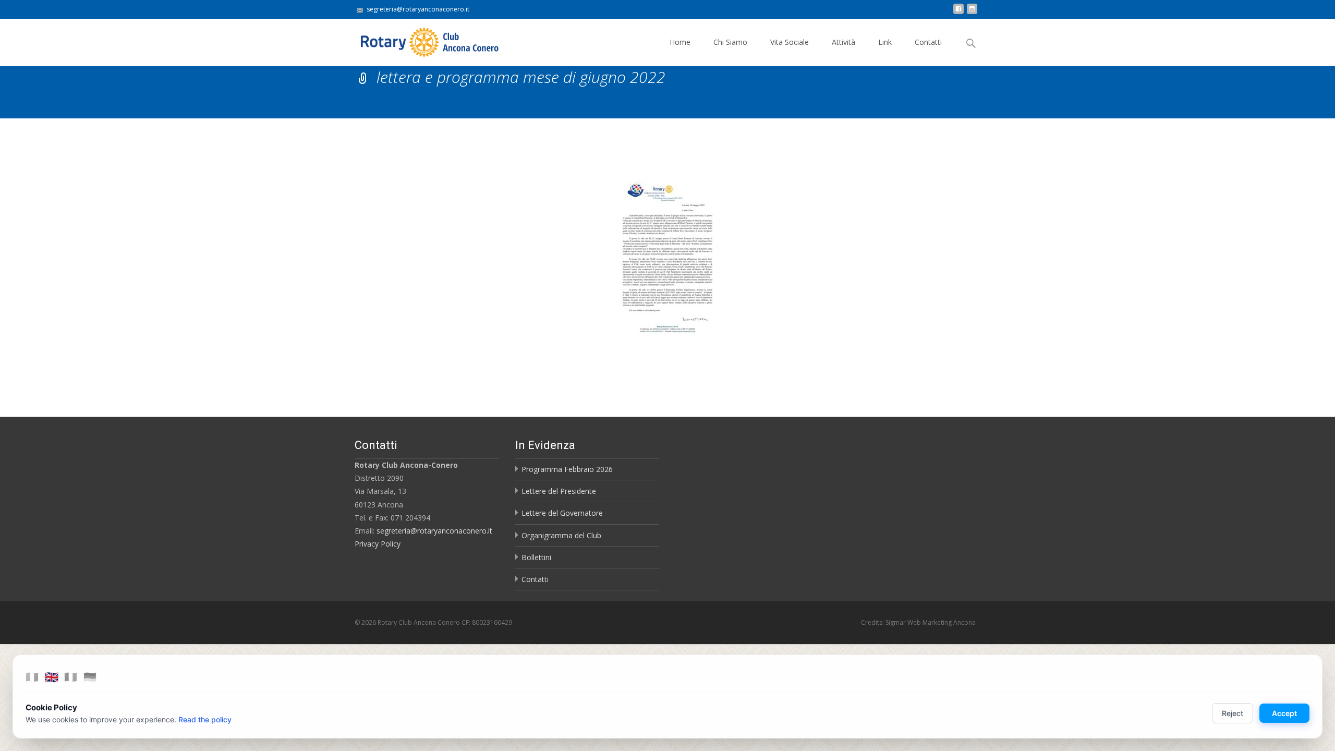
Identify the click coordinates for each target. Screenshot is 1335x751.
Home (680, 42)
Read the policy (205, 719)
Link (885, 42)
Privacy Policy (377, 544)
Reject (1232, 713)
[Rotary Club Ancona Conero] (419, 39)
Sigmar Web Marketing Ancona (930, 622)
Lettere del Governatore (562, 513)
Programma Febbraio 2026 (567, 469)
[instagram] (972, 13)
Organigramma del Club (561, 535)
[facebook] (958, 13)
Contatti (928, 42)
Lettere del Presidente (558, 491)
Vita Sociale (789, 42)
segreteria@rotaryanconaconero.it (434, 531)
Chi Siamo (730, 42)
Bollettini (536, 557)
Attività (843, 42)
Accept (1284, 713)
